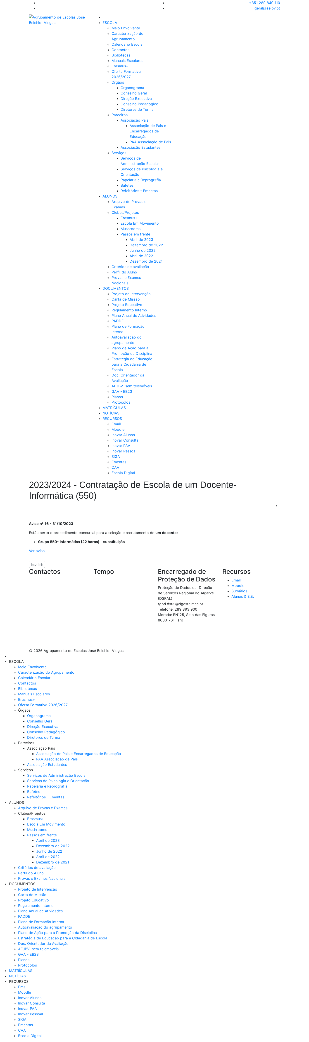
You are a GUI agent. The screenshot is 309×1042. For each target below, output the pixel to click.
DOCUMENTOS (115, 288)
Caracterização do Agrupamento (46, 672)
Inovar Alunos (123, 435)
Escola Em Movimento (140, 223)
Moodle (118, 429)
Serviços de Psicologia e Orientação (58, 781)
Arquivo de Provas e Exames (42, 808)
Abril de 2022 (141, 256)
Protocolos (121, 402)
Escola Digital (123, 472)
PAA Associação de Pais (150, 142)
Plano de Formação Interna (41, 922)
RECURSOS (112, 418)
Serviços (119, 153)
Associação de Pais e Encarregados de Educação (148, 131)
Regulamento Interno (129, 310)
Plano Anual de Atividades (134, 315)
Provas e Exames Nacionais (41, 878)
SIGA (116, 456)
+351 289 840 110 (264, 2)
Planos (117, 397)
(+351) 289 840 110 (53, 621)
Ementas (119, 462)
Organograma (132, 87)
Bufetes (127, 185)
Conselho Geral (134, 93)
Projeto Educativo (127, 304)
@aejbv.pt (57, 616)
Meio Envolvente (126, 28)
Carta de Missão (126, 299)
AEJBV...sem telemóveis (132, 386)
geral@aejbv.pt (267, 8)
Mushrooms (130, 228)
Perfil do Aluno (124, 272)
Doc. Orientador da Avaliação (43, 943)
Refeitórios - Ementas (139, 190)
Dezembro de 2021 (146, 261)
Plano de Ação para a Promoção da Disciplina (57, 932)
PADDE (118, 321)
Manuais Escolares (127, 60)
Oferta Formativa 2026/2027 (43, 705)
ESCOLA (109, 22)
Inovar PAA (121, 445)
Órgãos (118, 82)
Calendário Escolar (128, 44)
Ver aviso (37, 550)
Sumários (239, 591)
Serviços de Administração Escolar (57, 775)
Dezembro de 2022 (146, 245)
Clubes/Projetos (125, 212)
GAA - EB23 (122, 391)
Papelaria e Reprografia (141, 180)
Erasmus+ (120, 66)
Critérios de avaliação (130, 266)
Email (116, 424)
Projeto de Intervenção (131, 294)
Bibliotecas (121, 55)
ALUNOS (109, 196)
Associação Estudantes (140, 147)
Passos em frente (135, 234)
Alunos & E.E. (242, 596)
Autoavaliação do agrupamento (45, 927)
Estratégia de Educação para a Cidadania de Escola (132, 364)
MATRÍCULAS (114, 407)
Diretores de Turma (137, 109)
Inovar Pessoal (124, 451)
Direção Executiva (136, 98)
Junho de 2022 (143, 250)
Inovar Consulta (125, 440)
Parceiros (120, 115)
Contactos (120, 49)
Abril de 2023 (141, 239)
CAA (115, 467)
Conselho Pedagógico (139, 104)
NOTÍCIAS (110, 413)
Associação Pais (134, 120)
